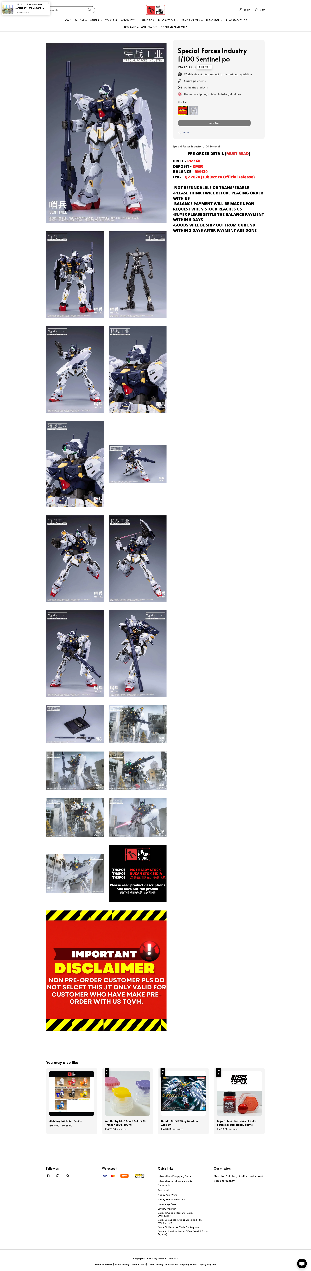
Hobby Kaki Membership (171, 1199)
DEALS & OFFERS (190, 20)
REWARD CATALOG (236, 20)
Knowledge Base (167, 1204)
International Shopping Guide (174, 1176)
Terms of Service (103, 1264)
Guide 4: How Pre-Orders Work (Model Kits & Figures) (183, 1233)
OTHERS (94, 20)
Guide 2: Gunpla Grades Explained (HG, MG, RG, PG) (180, 1221)
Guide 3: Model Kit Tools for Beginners (179, 1227)
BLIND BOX (148, 20)
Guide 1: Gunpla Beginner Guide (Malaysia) (176, 1214)
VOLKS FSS (111, 20)
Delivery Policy (155, 1264)
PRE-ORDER (212, 20)
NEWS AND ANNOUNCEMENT (140, 27)
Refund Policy (139, 1264)
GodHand (163, 1190)
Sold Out (214, 123)
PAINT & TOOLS (166, 20)
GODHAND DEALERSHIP (174, 27)
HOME (67, 20)
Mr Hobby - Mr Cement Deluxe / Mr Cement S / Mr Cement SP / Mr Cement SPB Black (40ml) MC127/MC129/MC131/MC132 (30, 7)
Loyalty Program (167, 1208)
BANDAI (79, 20)
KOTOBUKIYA (128, 20)
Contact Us (164, 1185)
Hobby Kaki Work (167, 1194)
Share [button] (185, 132)
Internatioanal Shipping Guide (175, 1180)
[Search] (89, 9)
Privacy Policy (122, 1264)
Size (182, 102)
